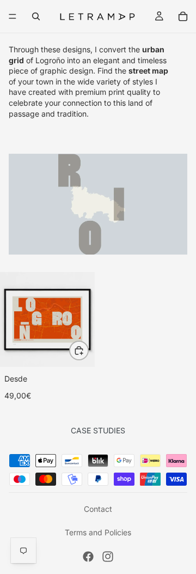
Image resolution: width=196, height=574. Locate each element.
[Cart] (183, 16)
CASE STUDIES (98, 430)
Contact (98, 508)
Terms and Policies (98, 532)
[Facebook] (88, 556)
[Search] (36, 16)
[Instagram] (107, 556)
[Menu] (12, 16)
